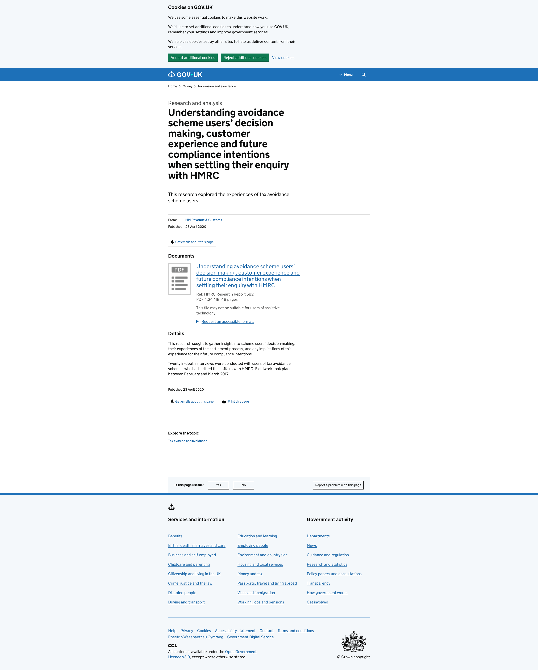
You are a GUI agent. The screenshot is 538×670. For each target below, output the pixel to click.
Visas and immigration (256, 592)
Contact (267, 630)
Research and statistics (327, 564)
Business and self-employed (192, 554)
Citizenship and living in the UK (194, 573)
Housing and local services (260, 564)
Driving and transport (186, 602)
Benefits (175, 536)
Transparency (318, 583)
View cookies (283, 58)
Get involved (317, 602)
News (312, 545)
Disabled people (182, 592)
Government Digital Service (250, 637)
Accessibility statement (235, 630)
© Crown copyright (353, 656)
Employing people (252, 545)
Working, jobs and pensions (260, 602)
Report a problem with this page (338, 485)
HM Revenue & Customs (203, 220)
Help (172, 630)
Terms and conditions (296, 630)
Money (187, 86)
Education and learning (257, 536)
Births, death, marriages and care (196, 545)
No (247, 485)
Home (172, 86)
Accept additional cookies (193, 57)
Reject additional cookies (244, 57)
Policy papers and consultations (334, 573)
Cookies (204, 630)
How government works (327, 592)
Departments (318, 536)
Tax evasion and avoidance (217, 86)
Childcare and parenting (189, 564)
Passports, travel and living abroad (267, 583)
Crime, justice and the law (190, 583)
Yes (222, 485)
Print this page (238, 401)
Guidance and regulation (328, 554)
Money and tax (250, 573)
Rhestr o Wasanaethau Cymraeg (195, 637)
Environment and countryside (262, 554)
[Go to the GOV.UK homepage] (185, 75)
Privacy (187, 630)
